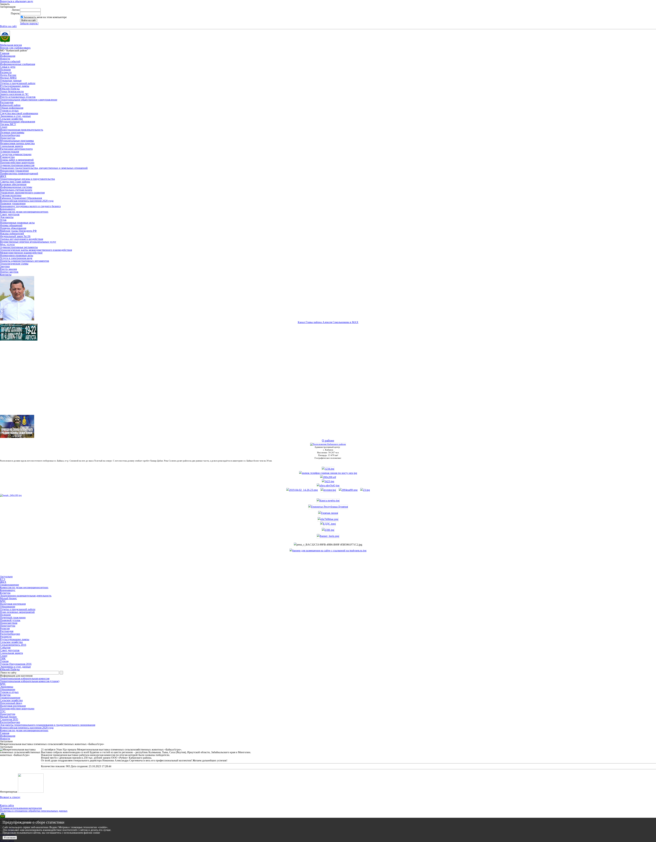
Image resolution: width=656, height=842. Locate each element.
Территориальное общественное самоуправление (28, 99)
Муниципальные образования (17, 121)
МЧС (3, 683)
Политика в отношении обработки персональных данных (33, 810)
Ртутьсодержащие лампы (14, 86)
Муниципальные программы (17, 140)
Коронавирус (7, 209)
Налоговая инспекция (13, 705)
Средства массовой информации (19, 113)
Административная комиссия (17, 165)
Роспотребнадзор (10, 135)
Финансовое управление (14, 170)
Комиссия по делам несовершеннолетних (24, 211)
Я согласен (10, 837)
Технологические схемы (14, 263)
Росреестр (6, 72)
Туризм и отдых (9, 110)
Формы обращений (11, 225)
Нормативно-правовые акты (16, 255)
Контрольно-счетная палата (16, 189)
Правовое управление (13, 203)
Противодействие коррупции (17, 162)
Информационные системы (16, 187)
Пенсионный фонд (11, 703)
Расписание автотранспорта (16, 148)
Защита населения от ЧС (14, 94)
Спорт (3, 127)
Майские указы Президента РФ (18, 230)
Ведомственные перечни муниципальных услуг (28, 241)
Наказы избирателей (12, 233)
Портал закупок (9, 271)
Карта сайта (7, 805)
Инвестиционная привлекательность (21, 129)
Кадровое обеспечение (13, 184)
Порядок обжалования (13, 228)
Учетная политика (10, 195)
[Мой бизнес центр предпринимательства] (328, 481)
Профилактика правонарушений (19, 173)
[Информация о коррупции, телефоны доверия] (11, 495)
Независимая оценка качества (17, 143)
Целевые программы (12, 132)
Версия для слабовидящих (15, 47)
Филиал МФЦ (8, 77)
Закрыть (5, 4)
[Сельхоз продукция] (365, 489)
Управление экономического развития (22, 192)
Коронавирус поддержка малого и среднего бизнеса (30, 206)
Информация (7, 55)
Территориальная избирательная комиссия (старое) (29, 681)
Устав (3, 219)
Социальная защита (11, 146)
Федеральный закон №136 (15, 236)
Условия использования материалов (21, 808)
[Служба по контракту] (328, 381)
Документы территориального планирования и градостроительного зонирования (47, 724)
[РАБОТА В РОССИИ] (328, 550)
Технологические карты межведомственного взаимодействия (36, 250)
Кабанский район (10, 105)
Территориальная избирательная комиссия (24, 678)
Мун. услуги (7, 244)
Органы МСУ (8, 124)
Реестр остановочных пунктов (18, 96)
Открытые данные (11, 80)
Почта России (8, 75)
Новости (5, 58)
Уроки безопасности (12, 91)
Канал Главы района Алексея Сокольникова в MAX (328, 322)
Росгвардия (6, 102)
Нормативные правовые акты (17, 222)
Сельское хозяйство (11, 118)
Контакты (5, 274)
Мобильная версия (11, 45)
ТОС (3, 711)
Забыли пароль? (29, 23)
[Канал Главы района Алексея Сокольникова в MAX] (17, 319)
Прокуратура (7, 137)
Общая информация (11, 107)
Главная (4, 53)
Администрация (9, 151)
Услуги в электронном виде (16, 258)
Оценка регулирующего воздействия (21, 239)
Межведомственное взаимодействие (21, 252)
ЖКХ (3, 176)
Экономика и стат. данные (15, 116)
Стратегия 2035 (9, 719)
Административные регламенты (19, 247)
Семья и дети (7, 66)
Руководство (7, 157)
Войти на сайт (8, 26)
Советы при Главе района (15, 181)
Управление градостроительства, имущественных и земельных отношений (44, 168)
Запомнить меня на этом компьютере (45, 17)
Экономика (6, 686)
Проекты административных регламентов (24, 260)
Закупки (5, 266)
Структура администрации (15, 154)
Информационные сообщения (17, 64)
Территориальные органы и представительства (27, 178)
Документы (6, 217)
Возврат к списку (10, 797)
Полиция (5, 69)
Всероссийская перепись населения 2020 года (26, 200)
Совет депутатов (9, 214)
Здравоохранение (10, 697)
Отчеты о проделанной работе (17, 83)
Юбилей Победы (10, 88)
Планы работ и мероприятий (17, 159)
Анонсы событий (10, 61)
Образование (7, 689)
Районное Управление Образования (21, 198)
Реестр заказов (8, 269)
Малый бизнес (8, 716)
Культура (5, 694)
